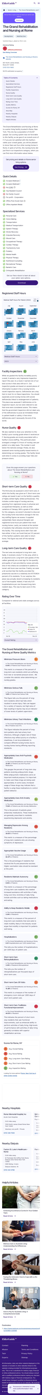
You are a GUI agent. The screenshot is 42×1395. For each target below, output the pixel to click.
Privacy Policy (26, 1353)
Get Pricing (19, 167)
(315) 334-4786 (9, 1170)
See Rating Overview (10, 52)
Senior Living (12, 10)
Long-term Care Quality (14, 99)
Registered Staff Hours (13, 87)
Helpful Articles (11, 119)
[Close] (38, 1388)
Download (19, 20)
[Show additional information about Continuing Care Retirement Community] (15, 187)
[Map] (21, 1092)
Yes (16, 476)
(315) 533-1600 (8, 67)
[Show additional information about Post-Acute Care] (25, 201)
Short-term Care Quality (14, 96)
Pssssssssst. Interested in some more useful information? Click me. (24, 1389)
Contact (5, 1345)
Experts (5, 1357)
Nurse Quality (10, 93)
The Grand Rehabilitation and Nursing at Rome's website (22, 58)
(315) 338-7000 (9, 1133)
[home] (9, 3)
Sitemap (24, 1357)
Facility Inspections (12, 90)
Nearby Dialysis (11, 116)
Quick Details (10, 81)
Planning (24, 1345)
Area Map (9, 111)
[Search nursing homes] (34, 3)
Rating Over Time (12, 102)
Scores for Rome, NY (13, 108)
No (28, 476)
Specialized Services (13, 84)
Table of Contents (11, 78)
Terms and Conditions (29, 1349)
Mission (5, 1349)
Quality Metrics (11, 105)
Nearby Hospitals (11, 113)
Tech (4, 1353)
